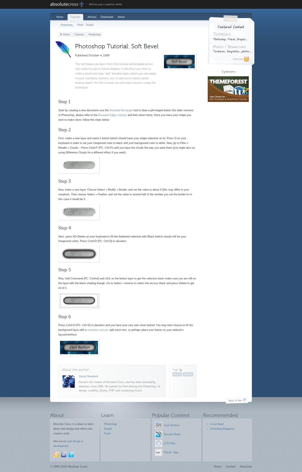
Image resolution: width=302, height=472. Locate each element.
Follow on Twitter (71, 455)
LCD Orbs (169, 443)
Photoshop (67, 24)
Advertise (246, 466)
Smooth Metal (172, 434)
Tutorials (75, 17)
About (121, 17)
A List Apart (217, 424)
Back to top (236, 400)
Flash (80, 24)
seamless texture (97, 329)
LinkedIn (64, 455)
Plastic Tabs (171, 452)
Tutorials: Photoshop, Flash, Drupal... (230, 37)
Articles (92, 17)
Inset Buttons (172, 425)
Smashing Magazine (222, 428)
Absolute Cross (67, 4)
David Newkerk (88, 376)
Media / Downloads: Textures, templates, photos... (232, 49)
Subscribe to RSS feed (241, 59)
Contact (231, 466)
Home (59, 17)
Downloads (107, 17)
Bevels (177, 374)
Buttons (188, 374)
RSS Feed (56, 455)
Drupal (89, 24)
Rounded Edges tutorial (112, 115)
